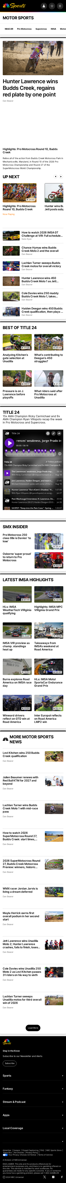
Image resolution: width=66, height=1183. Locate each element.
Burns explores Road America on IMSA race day (17, 682)
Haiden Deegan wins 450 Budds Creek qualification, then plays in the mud (42, 310)
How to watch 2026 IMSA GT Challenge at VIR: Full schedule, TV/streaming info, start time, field (41, 234)
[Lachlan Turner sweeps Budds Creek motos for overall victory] (11, 266)
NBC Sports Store (54, 1150)
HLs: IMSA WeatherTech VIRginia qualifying (17, 610)
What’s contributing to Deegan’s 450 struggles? (48, 358)
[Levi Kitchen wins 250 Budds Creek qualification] (54, 756)
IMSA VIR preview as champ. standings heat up (16, 646)
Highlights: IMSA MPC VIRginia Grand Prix (48, 608)
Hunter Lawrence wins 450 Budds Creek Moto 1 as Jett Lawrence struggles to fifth (39, 279)
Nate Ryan (26, 239)
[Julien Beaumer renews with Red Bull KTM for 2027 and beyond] (54, 781)
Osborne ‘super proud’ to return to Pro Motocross (17, 557)
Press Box (7, 1152)
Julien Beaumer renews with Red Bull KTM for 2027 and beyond (20, 780)
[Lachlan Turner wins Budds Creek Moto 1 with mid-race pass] (54, 809)
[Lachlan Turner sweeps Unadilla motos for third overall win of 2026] (54, 1000)
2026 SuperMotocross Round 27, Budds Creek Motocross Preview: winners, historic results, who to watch (21, 864)
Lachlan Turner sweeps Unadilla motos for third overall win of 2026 (22, 999)
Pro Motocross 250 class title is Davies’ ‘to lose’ (17, 538)
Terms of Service (45, 1155)
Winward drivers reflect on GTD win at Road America (16, 719)
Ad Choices (19, 1152)
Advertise (7, 1150)
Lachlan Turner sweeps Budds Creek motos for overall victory (41, 264)
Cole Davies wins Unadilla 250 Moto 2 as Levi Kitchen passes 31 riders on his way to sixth (22, 972)
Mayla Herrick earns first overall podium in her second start (21, 916)
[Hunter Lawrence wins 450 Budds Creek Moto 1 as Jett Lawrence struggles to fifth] (11, 281)
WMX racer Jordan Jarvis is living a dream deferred (20, 890)
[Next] (61, 177)
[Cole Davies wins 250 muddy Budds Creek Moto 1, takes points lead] (11, 296)
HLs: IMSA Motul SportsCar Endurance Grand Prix (48, 682)
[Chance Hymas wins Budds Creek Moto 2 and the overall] (11, 251)
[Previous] (56, 177)
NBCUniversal (20, 1160)
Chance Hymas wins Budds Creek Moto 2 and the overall (40, 249)
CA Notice (31, 1155)
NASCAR (9, 29)
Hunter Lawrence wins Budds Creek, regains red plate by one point (30, 88)
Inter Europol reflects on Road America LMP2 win (48, 719)
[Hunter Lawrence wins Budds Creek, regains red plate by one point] (33, 58)
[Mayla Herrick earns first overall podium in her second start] (54, 916)
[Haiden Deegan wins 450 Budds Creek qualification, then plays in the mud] (11, 312)
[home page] (14, 6)
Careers (16, 1150)
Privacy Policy (32, 1152)
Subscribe (9, 1063)
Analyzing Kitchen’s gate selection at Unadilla (15, 358)
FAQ (42, 1150)
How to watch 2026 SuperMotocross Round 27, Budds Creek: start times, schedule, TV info (20, 836)
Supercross (41, 29)
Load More (33, 1028)
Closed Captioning (30, 1150)
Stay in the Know (11, 1051)
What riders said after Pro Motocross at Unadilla (48, 394)
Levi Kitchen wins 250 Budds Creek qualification (21, 754)
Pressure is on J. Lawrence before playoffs (14, 394)
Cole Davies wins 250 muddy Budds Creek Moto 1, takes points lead (40, 295)
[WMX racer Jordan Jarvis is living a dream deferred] (54, 892)
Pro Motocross (24, 29)
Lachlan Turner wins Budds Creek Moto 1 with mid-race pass (20, 808)
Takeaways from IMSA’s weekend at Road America (46, 646)
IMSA (53, 29)
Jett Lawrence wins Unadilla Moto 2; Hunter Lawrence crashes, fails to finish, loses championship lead (20, 944)
